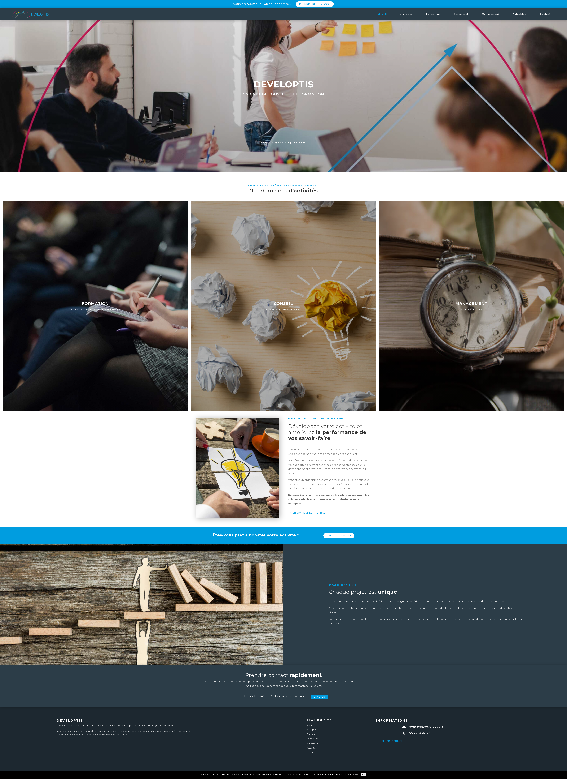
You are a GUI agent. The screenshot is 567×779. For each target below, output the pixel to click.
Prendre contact (339, 535)
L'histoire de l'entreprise (308, 513)
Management (490, 14)
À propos (406, 14)
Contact (545, 14)
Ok (363, 774)
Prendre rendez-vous (314, 4)
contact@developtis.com (283, 143)
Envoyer (319, 696)
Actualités (519, 14)
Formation (433, 14)
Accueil (382, 14)
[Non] (563, 774)
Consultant (461, 14)
